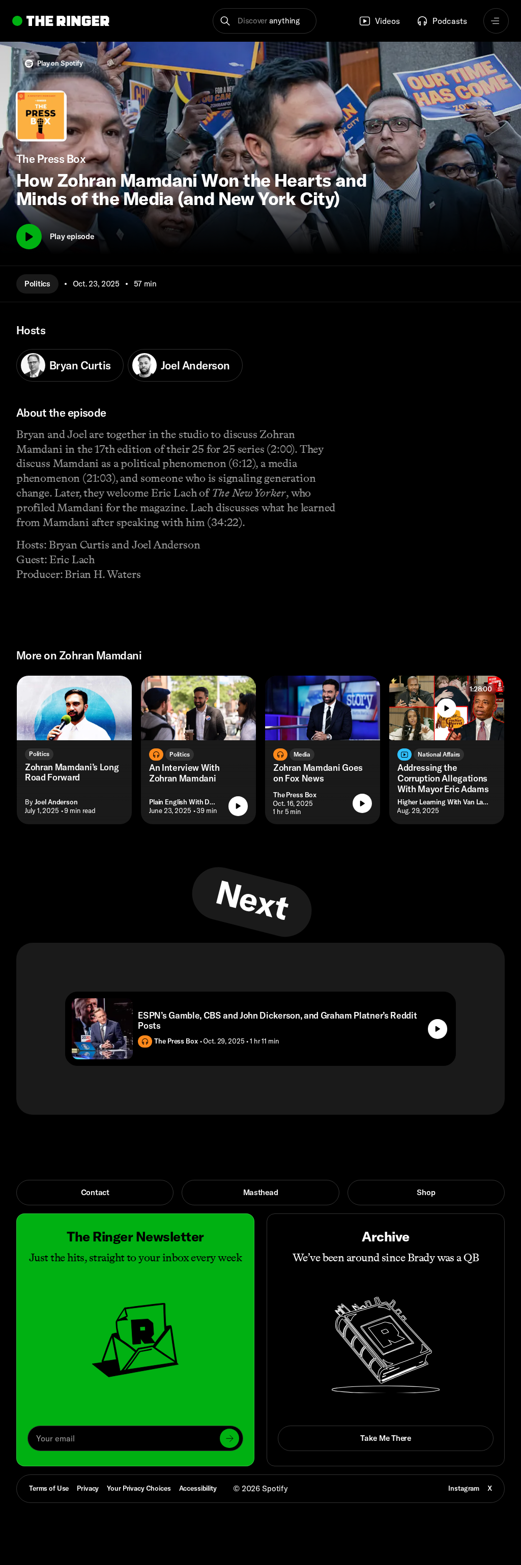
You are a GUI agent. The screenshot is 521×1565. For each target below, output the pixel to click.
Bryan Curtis (80, 365)
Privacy (88, 1488)
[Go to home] (60, 21)
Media (302, 754)
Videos (387, 21)
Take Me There (385, 1438)
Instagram (463, 1488)
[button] (264, 21)
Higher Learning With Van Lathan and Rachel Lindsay (444, 802)
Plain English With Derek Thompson (184, 802)
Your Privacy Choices (138, 1488)
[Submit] (229, 1438)
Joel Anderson (195, 365)
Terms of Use (49, 1488)
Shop (426, 1192)
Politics (37, 283)
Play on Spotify (60, 63)
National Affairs (439, 754)
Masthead (260, 1192)
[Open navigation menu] (496, 21)
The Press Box (294, 795)
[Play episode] (238, 806)
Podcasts (449, 21)
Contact (95, 1192)
